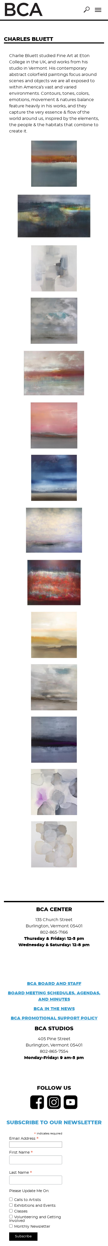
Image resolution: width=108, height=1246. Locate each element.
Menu (98, 10)
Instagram (54, 1102)
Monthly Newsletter (32, 1226)
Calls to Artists (27, 1200)
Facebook (37, 1102)
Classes (21, 1211)
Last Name (20, 1173)
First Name (21, 1152)
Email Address (24, 1139)
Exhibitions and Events (35, 1206)
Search (86, 10)
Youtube (71, 1102)
